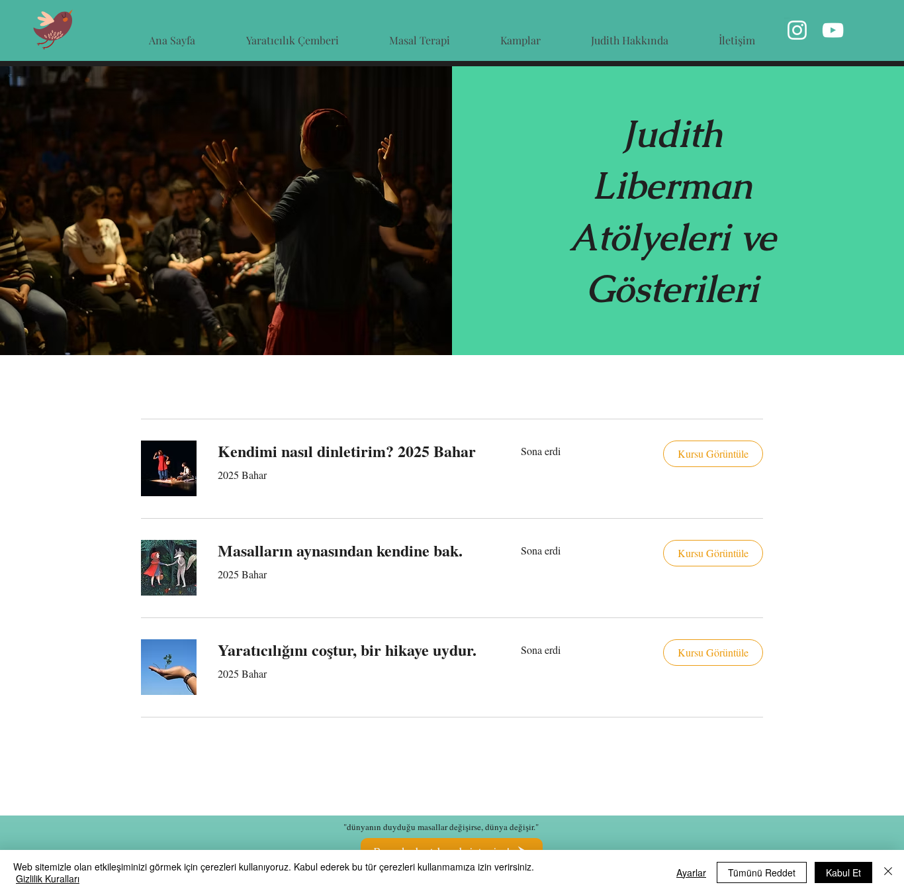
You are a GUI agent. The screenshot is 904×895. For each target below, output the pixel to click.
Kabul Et (843, 872)
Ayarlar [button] (691, 872)
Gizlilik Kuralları (47, 878)
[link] (353, 451)
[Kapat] (888, 872)
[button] (713, 454)
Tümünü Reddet (761, 872)
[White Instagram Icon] (797, 30)
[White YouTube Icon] (833, 30)
